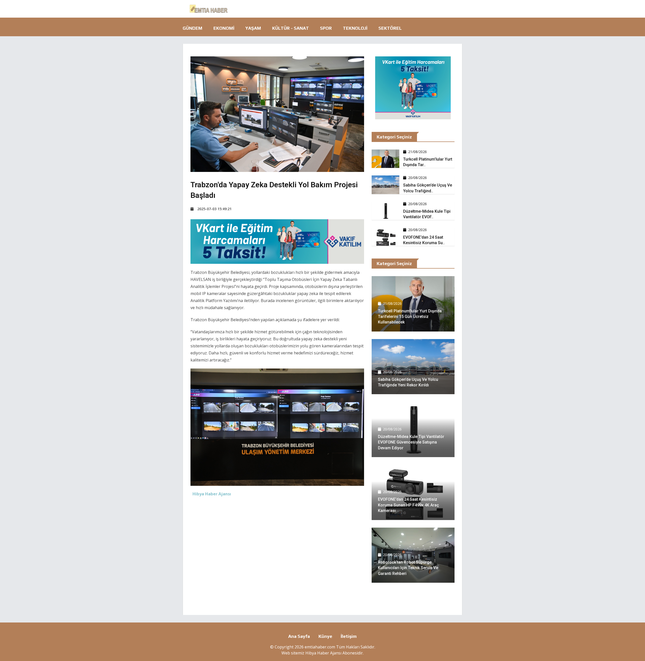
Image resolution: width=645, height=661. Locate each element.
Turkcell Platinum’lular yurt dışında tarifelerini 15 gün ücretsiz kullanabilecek (410, 317)
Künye (325, 636)
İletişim (349, 636)
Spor (326, 28)
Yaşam (253, 28)
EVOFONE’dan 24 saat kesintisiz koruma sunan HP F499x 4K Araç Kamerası (408, 505)
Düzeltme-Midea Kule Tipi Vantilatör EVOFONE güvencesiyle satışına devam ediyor (411, 442)
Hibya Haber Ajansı (323, 653)
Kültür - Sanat (290, 28)
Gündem (192, 28)
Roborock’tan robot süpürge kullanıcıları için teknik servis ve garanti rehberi (408, 568)
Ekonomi (223, 28)
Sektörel (390, 28)
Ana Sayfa (299, 636)
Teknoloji (355, 28)
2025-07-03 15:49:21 (214, 208)
